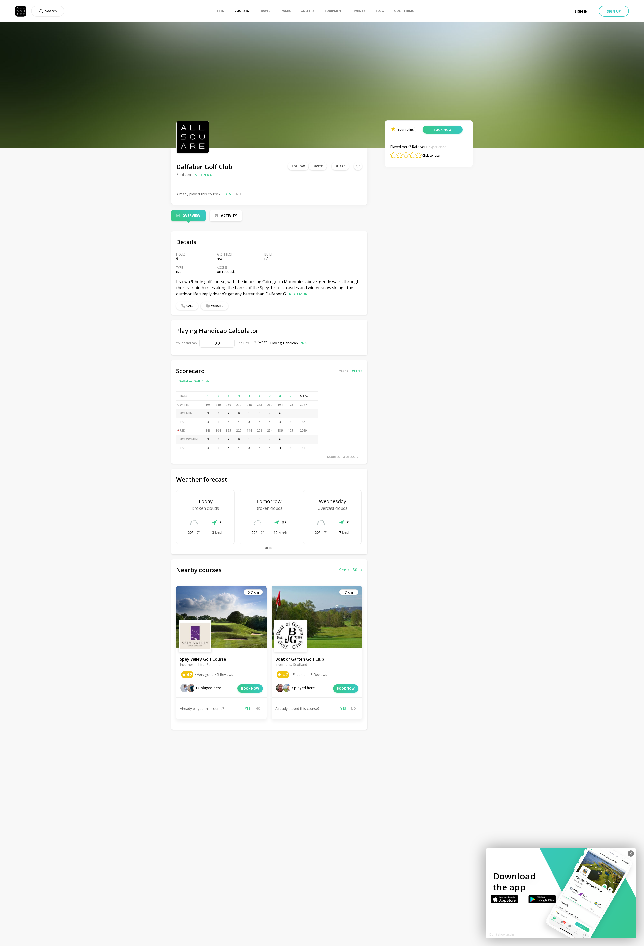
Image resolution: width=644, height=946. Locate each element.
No (238, 194)
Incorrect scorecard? (343, 457)
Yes (228, 194)
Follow (298, 166)
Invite (317, 166)
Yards (343, 371)
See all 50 (348, 570)
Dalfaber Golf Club (194, 381)
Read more (299, 294)
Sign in (581, 11)
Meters (357, 371)
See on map (204, 175)
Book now (250, 688)
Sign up (614, 11)
